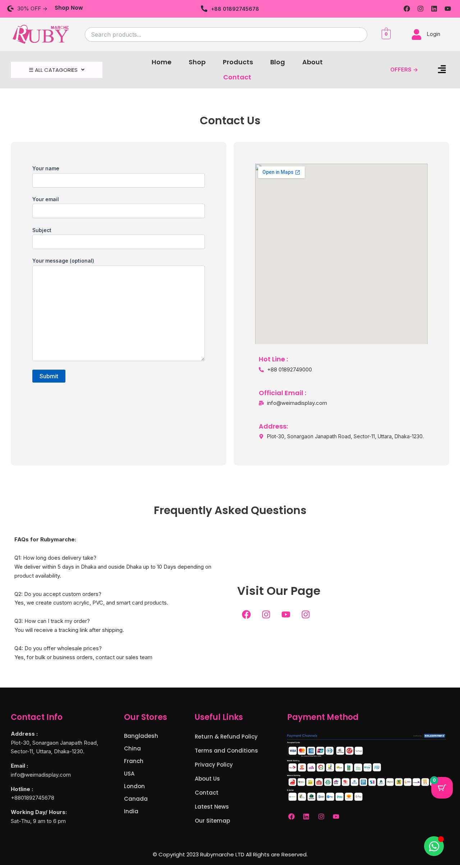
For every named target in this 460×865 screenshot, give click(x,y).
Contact (237, 77)
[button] (56, 70)
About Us (207, 778)
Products (238, 61)
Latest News (212, 806)
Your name (45, 168)
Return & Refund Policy (226, 736)
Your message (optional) (63, 261)
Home (161, 61)
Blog (277, 61)
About (312, 61)
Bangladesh (141, 736)
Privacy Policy (214, 764)
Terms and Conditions (226, 750)
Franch (133, 761)
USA (129, 773)
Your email (45, 199)
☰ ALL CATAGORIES (53, 70)
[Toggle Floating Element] (434, 846)
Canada (136, 798)
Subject (41, 230)
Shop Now (69, 7)
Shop (197, 61)
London (134, 786)
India (131, 811)
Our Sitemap (212, 820)
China (132, 748)
